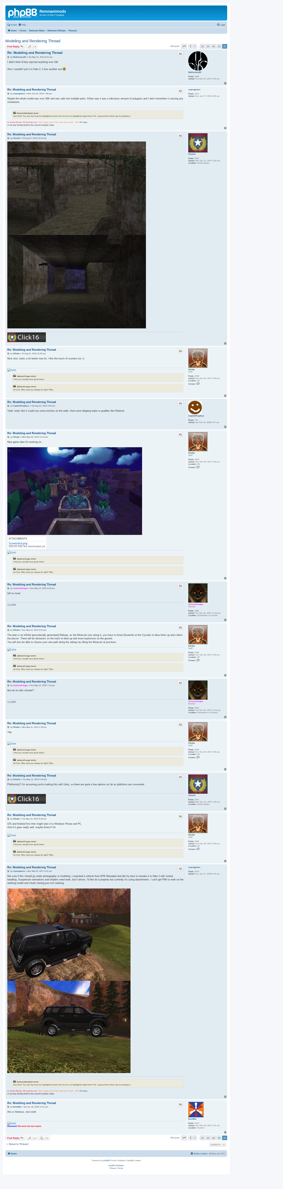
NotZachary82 (194, 72)
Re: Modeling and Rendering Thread (34, 53)
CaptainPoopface (196, 416)
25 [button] (219, 46)
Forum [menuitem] (14, 25)
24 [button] (213, 46)
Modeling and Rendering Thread (32, 41)
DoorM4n (192, 1119)
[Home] (22, 12)
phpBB (106, 1160)
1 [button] (194, 46)
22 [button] (202, 46)
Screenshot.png (18, 543)
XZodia (191, 369)
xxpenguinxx (194, 89)
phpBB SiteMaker (116, 1165)
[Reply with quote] (180, 53)
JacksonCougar (195, 604)
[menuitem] (22, 24)
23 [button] (208, 46)
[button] (184, 46)
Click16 (191, 154)
